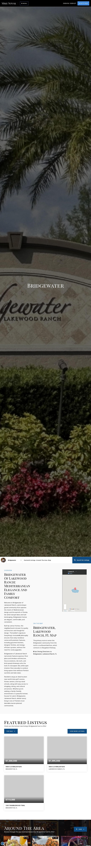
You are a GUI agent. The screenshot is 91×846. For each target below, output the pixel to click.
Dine (80, 829)
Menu (24, 3)
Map (49, 560)
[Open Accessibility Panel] (2, 843)
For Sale (10, 731)
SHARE (27, 837)
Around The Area (41, 560)
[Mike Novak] (3, 560)
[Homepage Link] (9, 3)
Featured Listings (30, 560)
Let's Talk (84, 3)
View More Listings (77, 731)
